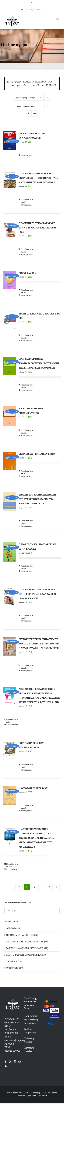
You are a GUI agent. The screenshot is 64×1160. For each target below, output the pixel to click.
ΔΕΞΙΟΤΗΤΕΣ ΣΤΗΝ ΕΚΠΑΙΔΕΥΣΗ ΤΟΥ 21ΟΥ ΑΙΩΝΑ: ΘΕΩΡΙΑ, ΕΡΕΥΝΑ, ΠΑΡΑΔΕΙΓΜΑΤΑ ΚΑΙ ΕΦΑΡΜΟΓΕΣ (39, 643)
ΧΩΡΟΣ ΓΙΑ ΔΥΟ (27, 272)
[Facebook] (5, 1061)
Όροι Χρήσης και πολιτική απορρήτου (31, 1019)
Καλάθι (53, 85)
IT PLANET (42, 1095)
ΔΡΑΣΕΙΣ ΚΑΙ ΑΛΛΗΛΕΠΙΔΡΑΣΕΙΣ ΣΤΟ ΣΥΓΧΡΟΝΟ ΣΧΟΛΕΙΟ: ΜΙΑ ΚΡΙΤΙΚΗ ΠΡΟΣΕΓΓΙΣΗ (37, 499)
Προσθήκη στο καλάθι (27, 200)
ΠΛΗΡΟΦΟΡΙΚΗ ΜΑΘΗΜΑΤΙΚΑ (24, 954)
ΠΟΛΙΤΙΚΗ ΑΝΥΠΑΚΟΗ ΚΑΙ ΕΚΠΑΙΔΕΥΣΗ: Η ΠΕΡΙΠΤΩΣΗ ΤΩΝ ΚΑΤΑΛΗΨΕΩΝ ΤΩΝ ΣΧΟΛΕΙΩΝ (38, 178)
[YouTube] (19, 1061)
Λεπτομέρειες (26, 155)
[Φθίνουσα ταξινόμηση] (47, 98)
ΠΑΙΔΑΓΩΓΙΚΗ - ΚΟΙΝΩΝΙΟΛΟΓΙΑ (25, 941)
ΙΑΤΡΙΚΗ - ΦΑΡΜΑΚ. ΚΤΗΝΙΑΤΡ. (25, 948)
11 (49, 887)
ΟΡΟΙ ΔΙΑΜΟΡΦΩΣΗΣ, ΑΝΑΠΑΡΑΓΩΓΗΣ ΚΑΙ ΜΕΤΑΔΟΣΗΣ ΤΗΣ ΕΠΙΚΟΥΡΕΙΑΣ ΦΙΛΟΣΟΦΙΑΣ (39, 363)
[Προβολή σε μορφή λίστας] (34, 113)
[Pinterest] (5, 1066)
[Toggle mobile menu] (58, 19)
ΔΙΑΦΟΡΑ (11, 928)
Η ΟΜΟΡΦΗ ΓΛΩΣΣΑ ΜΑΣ (33, 788)
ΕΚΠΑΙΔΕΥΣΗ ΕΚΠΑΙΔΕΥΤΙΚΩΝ (37, 453)
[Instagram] (15, 1061)
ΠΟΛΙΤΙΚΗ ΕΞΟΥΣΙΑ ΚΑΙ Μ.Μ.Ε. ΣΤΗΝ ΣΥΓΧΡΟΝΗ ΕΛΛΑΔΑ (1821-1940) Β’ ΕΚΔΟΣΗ (38, 594)
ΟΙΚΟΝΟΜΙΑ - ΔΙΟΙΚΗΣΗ (20, 934)
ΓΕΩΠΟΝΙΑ (12, 968)
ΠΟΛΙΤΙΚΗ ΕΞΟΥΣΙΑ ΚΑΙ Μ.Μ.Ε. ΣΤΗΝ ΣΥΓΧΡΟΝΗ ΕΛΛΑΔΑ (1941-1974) (38, 227)
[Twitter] (10, 1061)
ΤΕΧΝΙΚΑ (11, 961)
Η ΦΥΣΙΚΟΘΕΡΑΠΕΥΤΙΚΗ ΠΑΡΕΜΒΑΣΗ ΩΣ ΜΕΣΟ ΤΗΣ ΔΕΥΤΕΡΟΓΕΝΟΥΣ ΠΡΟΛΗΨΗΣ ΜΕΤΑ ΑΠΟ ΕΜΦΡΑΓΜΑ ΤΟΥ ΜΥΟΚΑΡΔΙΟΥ (36, 837)
